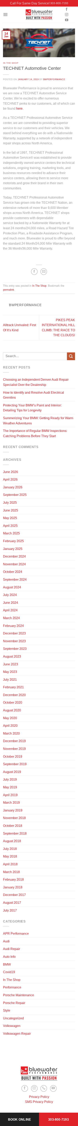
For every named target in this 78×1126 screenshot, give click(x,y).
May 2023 (10, 672)
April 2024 (10, 610)
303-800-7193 (59, 3)
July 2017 (10, 910)
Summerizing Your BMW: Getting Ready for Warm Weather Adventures (38, 420)
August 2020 (12, 710)
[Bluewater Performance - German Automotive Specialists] (39, 14)
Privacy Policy (39, 1096)
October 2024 (12, 571)
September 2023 (15, 648)
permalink (8, 289)
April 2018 (10, 864)
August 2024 (12, 587)
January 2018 (12, 887)
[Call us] (43, 1088)
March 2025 (11, 533)
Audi (6, 941)
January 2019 (12, 810)
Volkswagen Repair (17, 1033)
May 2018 (10, 856)
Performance (12, 987)
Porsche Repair (14, 1003)
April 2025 (10, 525)
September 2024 (15, 579)
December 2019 (14, 741)
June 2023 (10, 664)
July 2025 (10, 502)
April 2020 (10, 725)
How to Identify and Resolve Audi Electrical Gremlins (33, 395)
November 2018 (14, 818)
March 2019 (11, 802)
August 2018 (12, 841)
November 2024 (14, 564)
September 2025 (15, 495)
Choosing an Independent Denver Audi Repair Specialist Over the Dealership (36, 382)
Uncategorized (13, 1018)
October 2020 (12, 702)
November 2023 (14, 641)
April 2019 (10, 795)
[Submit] (71, 356)
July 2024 (10, 595)
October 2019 (12, 756)
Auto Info (9, 956)
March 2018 (11, 872)
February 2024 (13, 625)
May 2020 (10, 718)
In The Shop (10, 63)
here (19, 108)
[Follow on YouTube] (66, 20)
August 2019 (12, 772)
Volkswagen (11, 1026)
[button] (5, 14)
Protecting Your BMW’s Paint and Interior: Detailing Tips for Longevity (32, 408)
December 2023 (14, 633)
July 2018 (10, 849)
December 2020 (14, 695)
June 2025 (10, 510)
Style (6, 1010)
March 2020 (11, 733)
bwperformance (54, 79)
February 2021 (13, 687)
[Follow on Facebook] (66, 9)
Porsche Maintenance (18, 995)
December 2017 (14, 895)
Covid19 (9, 972)
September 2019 (15, 764)
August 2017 (12, 902)
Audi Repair (11, 949)
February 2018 (13, 879)
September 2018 (15, 833)
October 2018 (12, 825)
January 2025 (12, 549)
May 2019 (10, 787)
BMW (7, 964)
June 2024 (10, 602)
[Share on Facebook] (34, 271)
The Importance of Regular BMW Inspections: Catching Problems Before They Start (35, 433)
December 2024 (14, 556)
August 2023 (12, 656)
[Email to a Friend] (43, 271)
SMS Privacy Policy (39, 1101)
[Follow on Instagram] (66, 15)
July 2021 (10, 679)
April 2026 (10, 479)
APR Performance (16, 933)
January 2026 (12, 487)
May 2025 (10, 518)
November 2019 (14, 748)
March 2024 (11, 618)
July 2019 (10, 779)
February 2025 (13, 541)
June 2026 (10, 472)
